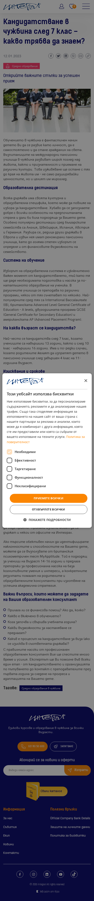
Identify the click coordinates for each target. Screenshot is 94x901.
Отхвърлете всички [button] (48, 509)
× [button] (85, 381)
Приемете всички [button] (48, 498)
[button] (47, 519)
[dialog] (47, 450)
